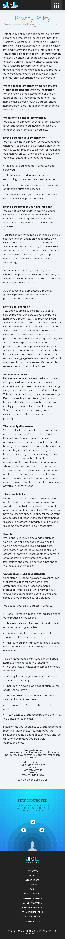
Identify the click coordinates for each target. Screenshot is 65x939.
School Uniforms (32, 894)
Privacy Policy (32, 921)
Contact (32, 885)
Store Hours (33, 880)
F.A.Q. (32, 889)
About (32, 875)
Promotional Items (32, 912)
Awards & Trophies (32, 907)
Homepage (32, 871)
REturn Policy (32, 916)
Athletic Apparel (32, 903)
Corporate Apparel (32, 898)
